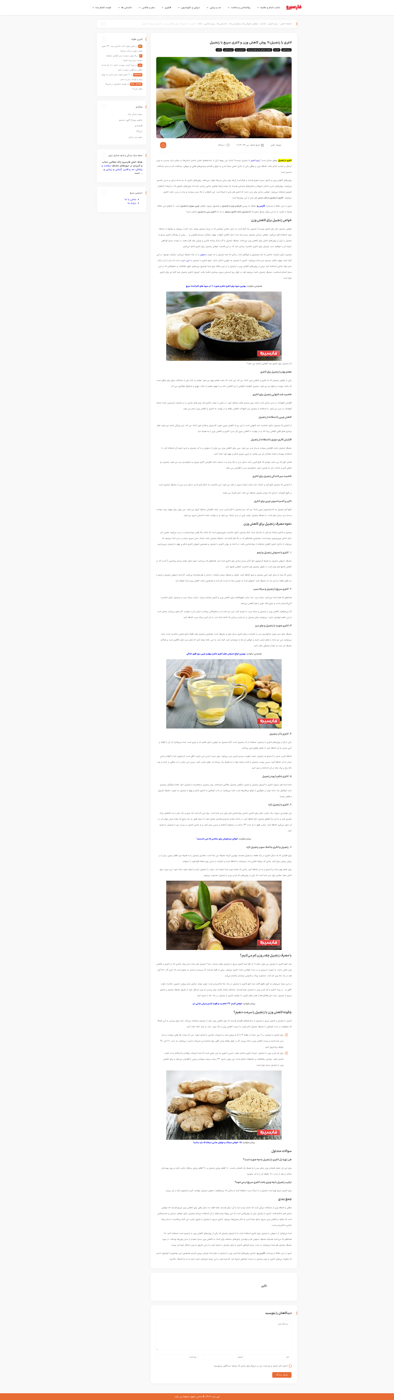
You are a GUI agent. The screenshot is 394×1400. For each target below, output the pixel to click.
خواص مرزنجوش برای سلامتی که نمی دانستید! (217, 839)
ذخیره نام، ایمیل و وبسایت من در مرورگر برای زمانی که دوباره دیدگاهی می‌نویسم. (251, 1366)
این (187, 260)
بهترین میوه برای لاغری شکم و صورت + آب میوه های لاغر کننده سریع (216, 286)
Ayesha (137, 74)
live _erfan (136, 84)
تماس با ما (130, 199)
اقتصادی (138, 125)
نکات (199, 23)
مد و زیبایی (215, 7)
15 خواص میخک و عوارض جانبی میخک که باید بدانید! (217, 1142)
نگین (273, 145)
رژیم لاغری (273, 23)
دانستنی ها (126, 7)
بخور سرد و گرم (135, 137)
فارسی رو (261, 206)
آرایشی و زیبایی (114, 169)
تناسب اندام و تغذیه (270, 7)
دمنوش (203, 254)
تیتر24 (139, 131)
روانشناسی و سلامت (240, 7)
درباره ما (132, 203)
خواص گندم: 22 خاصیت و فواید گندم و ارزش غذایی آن (217, 1003)
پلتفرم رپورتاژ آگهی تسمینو (130, 120)
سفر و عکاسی (148, 7)
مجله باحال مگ (135, 114)
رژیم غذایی (209, 23)
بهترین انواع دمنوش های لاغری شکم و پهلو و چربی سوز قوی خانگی (215, 654)
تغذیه (263, 23)
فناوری (168, 7)
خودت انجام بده (103, 7)
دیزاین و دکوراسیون (190, 7)
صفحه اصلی (286, 23)
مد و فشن (128, 169)
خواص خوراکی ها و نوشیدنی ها (243, 23)
